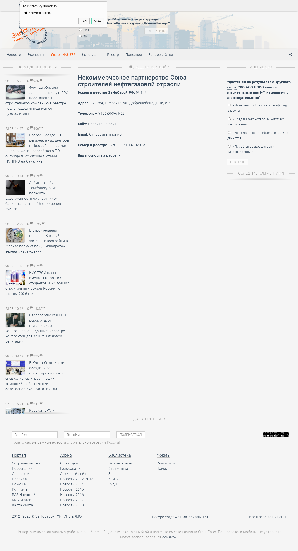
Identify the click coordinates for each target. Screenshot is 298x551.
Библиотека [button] (119, 455)
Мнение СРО (260, 67)
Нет (86, 30)
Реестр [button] (113, 55)
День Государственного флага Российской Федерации (242, 32)
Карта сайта (22, 505)
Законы (115, 474)
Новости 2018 (72, 505)
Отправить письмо (105, 134)
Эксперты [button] (35, 55)
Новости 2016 (72, 495)
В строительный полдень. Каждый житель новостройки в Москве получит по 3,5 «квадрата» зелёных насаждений (36, 240)
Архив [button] (66, 455)
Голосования (71, 468)
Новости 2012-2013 (76, 479)
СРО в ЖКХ (73, 516)
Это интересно (120, 463)
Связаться (166, 463)
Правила (19, 479)
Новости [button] (14, 55)
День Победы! (206, 16)
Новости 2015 (72, 489)
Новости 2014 (72, 484)
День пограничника (210, 21)
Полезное (133, 55)
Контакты (20, 489)
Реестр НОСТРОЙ (151, 67)
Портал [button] (19, 455)
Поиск (162, 468)
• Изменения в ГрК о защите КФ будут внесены (258, 108)
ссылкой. (170, 537)
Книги (113, 479)
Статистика (118, 468)
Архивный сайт (73, 474)
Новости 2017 (72, 500)
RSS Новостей (24, 495)
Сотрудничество (26, 463)
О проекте (20, 474)
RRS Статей (21, 500)
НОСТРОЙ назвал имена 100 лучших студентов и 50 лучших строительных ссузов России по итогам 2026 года (37, 283)
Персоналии (22, 468)
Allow (97, 21)
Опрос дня (69, 463)
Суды (112, 484)
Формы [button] (163, 455)
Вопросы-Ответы (163, 55)
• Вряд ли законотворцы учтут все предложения (256, 121)
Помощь (19, 484)
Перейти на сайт (102, 124)
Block (84, 21)
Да (85, 36)
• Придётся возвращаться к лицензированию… (250, 149)
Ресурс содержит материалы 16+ (180, 517)
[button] (292, 54)
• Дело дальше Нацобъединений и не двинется (257, 135)
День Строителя (213, 27)
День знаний (213, 40)
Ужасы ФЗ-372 (63, 55)
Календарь (91, 55)
